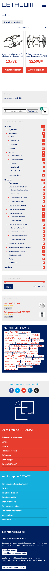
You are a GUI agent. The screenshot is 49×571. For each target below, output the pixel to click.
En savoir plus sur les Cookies (14, 567)
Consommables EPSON (17, 209)
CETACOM (33, 334)
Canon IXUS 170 (25, 332)
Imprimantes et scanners (18, 251)
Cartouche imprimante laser (19, 190)
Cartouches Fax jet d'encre (19, 197)
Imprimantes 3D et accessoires (20, 247)
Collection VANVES (17, 159)
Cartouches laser (16, 220)
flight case (14, 348)
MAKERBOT (9, 356)
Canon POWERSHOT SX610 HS (15, 335)
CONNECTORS (9, 343)
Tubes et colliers (15, 175)
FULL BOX (33, 348)
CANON (14, 332)
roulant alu (20, 364)
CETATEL (7, 180)
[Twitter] (18, 390)
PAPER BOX (19, 359)
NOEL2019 (9, 359)
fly (20, 348)
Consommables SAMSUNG (18, 225)
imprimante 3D (32, 354)
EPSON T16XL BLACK (36, 346)
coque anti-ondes (22, 343)
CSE (7, 345)
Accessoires (13, 183)
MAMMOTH (15, 140)
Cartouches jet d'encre (18, 216)
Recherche (32, 111)
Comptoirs (14, 163)
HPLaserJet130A (19, 354)
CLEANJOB (34, 338)
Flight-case (13, 130)
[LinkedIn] (30, 390)
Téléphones (13, 263)
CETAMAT (8, 127)
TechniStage (14, 144)
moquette (38, 356)
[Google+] (24, 390)
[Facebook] (11, 390)
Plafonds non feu (16, 171)
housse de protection (29, 351)
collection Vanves (11, 340)
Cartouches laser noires (18, 239)
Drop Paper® (15, 167)
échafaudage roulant (24, 367)
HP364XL (8, 354)
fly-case (26, 348)
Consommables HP (15, 213)
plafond (29, 359)
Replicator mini (10, 364)
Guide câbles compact (12, 351)
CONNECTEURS (37, 340)
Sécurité (12, 149)
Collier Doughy (25, 340)
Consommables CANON (17, 206)
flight (6, 348)
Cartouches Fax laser (17, 201)
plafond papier (38, 359)
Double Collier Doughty (19, 346)
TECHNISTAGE (32, 364)
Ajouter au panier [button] (13, 69)
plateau (7, 361)
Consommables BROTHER (18, 187)
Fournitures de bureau (17, 244)
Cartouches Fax (15, 194)
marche (30, 356)
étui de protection (11, 369)
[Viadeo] (36, 390)
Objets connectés (15, 255)
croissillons (34, 343)
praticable (16, 361)
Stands (11, 152)
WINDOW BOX (10, 367)
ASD (12, 136)
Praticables (13, 133)
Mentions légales (9, 550)
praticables (26, 361)
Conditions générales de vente (14, 553)
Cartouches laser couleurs (19, 235)
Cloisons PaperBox (16, 155)
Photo (11, 259)
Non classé (8, 267)
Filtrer (8, 287)
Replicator (36, 361)
